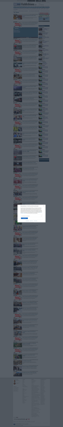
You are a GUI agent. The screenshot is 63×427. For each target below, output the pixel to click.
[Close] (44, 206)
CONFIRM (24, 218)
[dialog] (31, 213)
